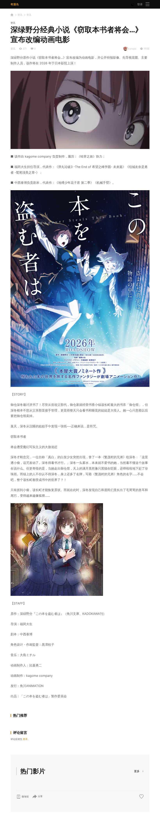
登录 (140, 4)
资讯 (20, 14)
